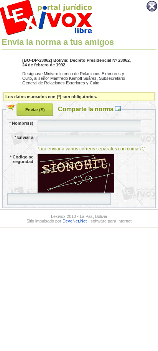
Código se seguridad (21, 159)
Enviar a (24, 137)
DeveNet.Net (75, 221)
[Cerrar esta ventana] (152, 10)
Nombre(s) (21, 123)
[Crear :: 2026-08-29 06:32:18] (11, 108)
